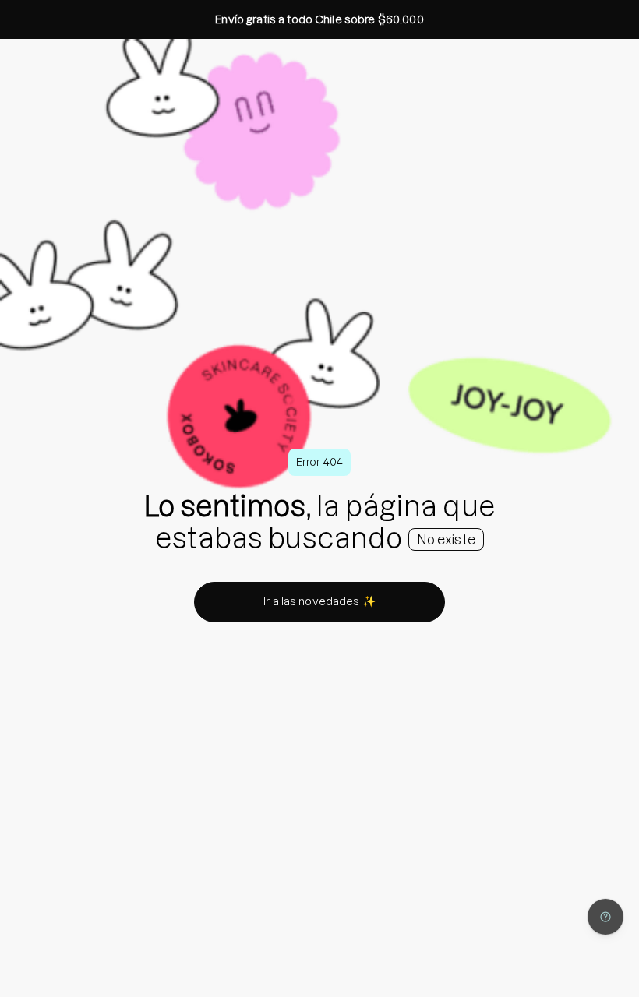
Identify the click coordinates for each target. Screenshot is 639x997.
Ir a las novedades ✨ (319, 601)
